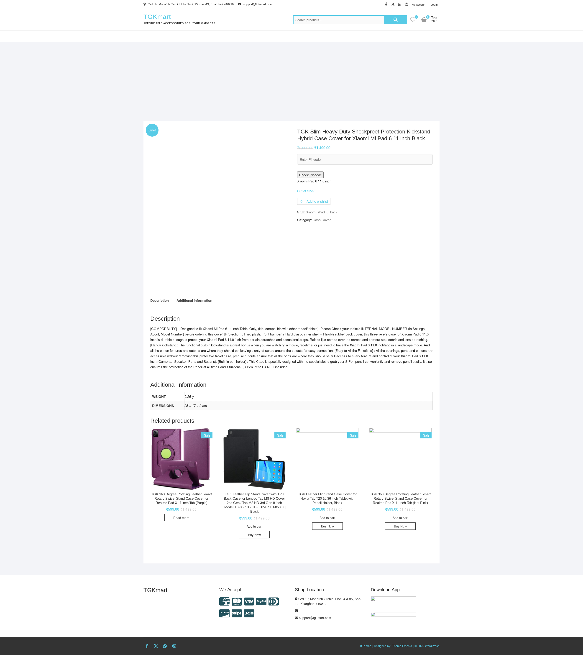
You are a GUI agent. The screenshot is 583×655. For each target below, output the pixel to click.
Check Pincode (310, 174)
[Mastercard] (237, 600)
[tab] (159, 300)
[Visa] (249, 600)
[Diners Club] (273, 600)
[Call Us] (296, 610)
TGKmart (157, 16)
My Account (419, 4)
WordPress (432, 646)
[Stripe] (237, 612)
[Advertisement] (291, 76)
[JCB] (249, 612)
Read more (181, 517)
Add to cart (254, 526)
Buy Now (254, 534)
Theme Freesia (402, 646)
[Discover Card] (224, 612)
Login (434, 4)
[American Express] (224, 600)
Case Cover (322, 219)
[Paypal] (261, 600)
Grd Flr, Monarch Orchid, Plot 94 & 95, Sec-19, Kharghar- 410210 (190, 4)
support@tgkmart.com (257, 4)
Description (159, 300)
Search (395, 19)
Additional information (194, 300)
